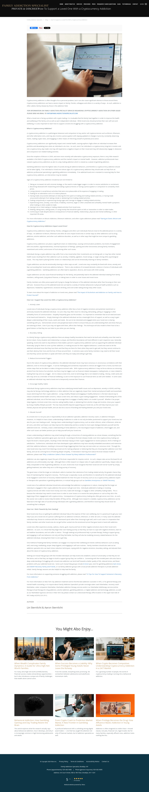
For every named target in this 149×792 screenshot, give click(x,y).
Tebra (83, 784)
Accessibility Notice (92, 761)
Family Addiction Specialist (34, 20)
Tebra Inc (53, 761)
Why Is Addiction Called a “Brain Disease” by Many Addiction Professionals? (69, 454)
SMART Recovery (109, 480)
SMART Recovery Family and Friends (42, 567)
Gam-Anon (117, 564)
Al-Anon (86, 564)
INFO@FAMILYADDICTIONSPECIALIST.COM (62, 113)
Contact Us (105, 761)
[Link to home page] (25, 7)
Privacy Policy (63, 761)
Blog (46, 20)
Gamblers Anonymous (93, 480)
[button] (146, 4)
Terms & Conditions (77, 761)
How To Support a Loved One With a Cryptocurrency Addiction (69, 20)
